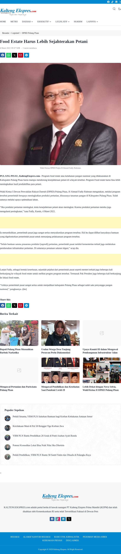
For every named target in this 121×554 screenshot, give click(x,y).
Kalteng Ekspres (59, 549)
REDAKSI (14, 537)
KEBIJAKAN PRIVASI (52, 540)
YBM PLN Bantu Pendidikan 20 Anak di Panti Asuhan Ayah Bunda (45, 435)
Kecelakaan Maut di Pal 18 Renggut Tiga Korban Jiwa (38, 426)
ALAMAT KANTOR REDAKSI (36, 537)
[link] (108, 2)
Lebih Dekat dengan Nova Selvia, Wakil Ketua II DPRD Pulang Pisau (101, 388)
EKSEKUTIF (43, 22)
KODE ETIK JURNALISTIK (66, 537)
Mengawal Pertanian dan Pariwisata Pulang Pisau (18, 388)
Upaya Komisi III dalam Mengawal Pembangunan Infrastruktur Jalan (100, 351)
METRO (14, 22)
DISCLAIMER (72, 540)
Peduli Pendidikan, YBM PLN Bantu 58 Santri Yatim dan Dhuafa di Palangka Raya (52, 455)
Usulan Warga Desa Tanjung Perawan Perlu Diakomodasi (55, 351)
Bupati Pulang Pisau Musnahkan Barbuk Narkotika (16, 351)
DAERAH (26, 22)
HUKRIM (78, 22)
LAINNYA (91, 22)
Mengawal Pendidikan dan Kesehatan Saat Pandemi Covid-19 (60, 388)
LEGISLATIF (61, 22)
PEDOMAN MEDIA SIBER (95, 537)
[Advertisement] (60, 222)
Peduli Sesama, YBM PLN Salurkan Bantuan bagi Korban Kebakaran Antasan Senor (52, 416)
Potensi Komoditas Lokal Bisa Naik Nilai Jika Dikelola (38, 445)
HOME (3, 22)
